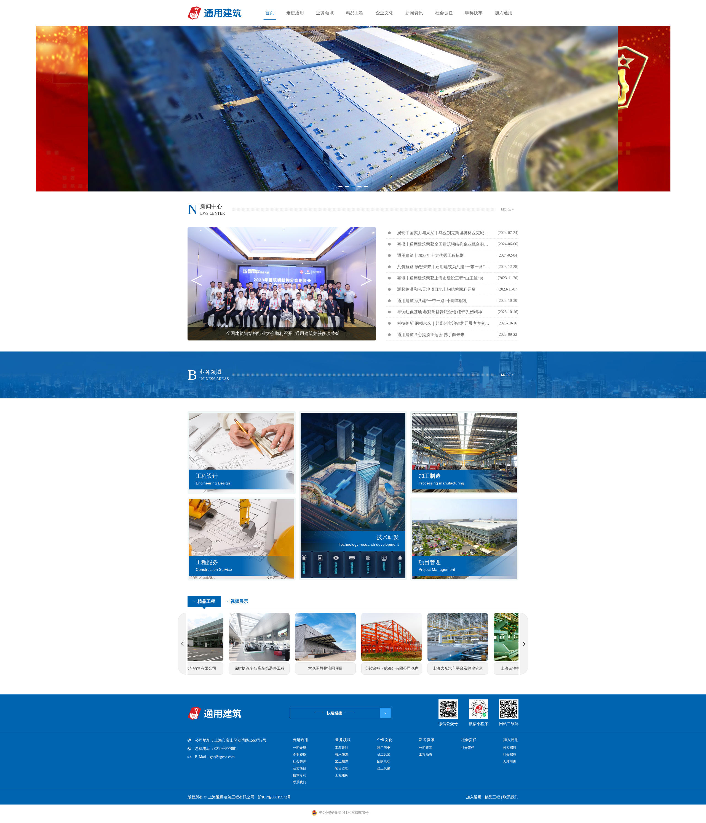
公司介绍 (299, 748)
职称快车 (474, 12)
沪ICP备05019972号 (274, 797)
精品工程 (354, 12)
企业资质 (299, 755)
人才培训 (509, 761)
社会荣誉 (299, 761)
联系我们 (299, 782)
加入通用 (503, 12)
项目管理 (341, 768)
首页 (269, 12)
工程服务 (341, 775)
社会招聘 (509, 755)
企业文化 (384, 12)
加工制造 (341, 761)
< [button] (196, 284)
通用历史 (383, 748)
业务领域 (325, 12)
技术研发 (341, 755)
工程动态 (425, 755)
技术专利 (299, 775)
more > (507, 209)
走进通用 (295, 12)
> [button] (366, 284)
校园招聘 (509, 748)
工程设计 (341, 748)
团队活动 (383, 761)
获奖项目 (299, 768)
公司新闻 (425, 748)
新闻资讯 (414, 12)
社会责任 (444, 12)
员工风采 (383, 755)
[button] (340, 186)
